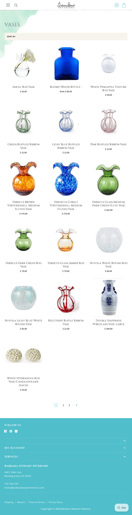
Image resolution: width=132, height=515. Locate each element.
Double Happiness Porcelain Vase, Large (108, 322)
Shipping (8, 502)
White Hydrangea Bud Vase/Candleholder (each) (23, 381)
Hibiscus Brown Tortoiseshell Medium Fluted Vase (23, 205)
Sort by (11, 36)
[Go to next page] (76, 405)
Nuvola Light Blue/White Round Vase (23, 322)
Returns (21, 502)
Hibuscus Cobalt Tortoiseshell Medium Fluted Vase (66, 205)
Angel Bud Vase (23, 87)
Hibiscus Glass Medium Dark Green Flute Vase (108, 203)
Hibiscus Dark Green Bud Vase (23, 264)
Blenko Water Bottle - (66, 87)
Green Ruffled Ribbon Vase (24, 146)
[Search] (13, 5)
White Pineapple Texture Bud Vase (108, 88)
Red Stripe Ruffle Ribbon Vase (66, 322)
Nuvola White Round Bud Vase (108, 264)
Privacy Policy (56, 502)
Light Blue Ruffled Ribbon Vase (66, 146)
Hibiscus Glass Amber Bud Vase (66, 264)
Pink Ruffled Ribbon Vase (108, 144)
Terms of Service (37, 502)
